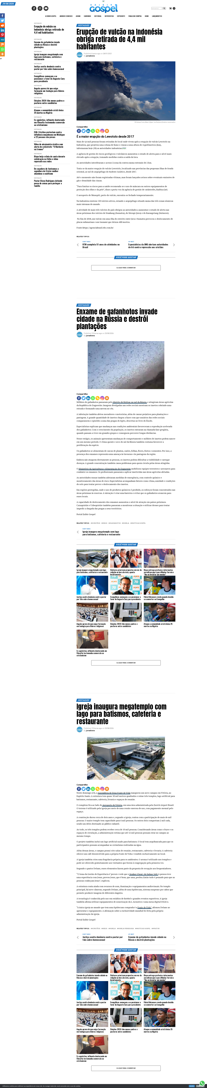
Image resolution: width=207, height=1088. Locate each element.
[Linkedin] (88, 131)
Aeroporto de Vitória (112, 771)
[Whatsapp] (93, 131)
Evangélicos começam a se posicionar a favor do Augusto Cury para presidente (49, 78)
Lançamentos (157, 16)
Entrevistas (109, 16)
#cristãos (96, 506)
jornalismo (90, 56)
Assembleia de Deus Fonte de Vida (114, 759)
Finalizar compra (134, 16)
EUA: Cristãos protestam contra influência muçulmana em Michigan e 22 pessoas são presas (49, 134)
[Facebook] (79, 131)
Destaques (38, 23)
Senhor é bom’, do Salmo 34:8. (143, 840)
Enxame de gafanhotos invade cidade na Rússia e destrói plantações (47, 44)
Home (147, 16)
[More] (107, 131)
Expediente (121, 16)
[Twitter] (83, 131)
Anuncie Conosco (66, 16)
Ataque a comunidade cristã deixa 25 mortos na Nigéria (48, 111)
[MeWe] (2, 39)
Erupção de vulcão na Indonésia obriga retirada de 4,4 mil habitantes (49, 29)
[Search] (164, 8)
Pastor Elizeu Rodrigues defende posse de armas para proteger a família (48, 183)
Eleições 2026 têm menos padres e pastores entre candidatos (49, 101)
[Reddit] (2, 25)
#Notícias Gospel (138, 506)
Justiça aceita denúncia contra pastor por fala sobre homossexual (49, 67)
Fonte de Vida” (144, 873)
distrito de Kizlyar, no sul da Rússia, (129, 385)
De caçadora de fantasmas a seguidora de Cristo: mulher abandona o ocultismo (46, 171)
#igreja (126, 506)
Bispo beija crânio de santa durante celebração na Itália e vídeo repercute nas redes (49, 159)
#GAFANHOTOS (115, 506)
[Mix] (2, 44)
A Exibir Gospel (50, 16)
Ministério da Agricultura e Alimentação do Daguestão (105, 452)
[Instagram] (102, 131)
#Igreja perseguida (126, 895)
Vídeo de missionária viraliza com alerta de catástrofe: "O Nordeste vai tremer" (48, 146)
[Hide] (1, 59)
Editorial (97, 16)
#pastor (155, 895)
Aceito (192, 1086)
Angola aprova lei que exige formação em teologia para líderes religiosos (49, 91)
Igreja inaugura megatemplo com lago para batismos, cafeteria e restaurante (48, 57)
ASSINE (78, 16)
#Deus (104, 506)
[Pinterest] (2, 34)
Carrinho (87, 16)
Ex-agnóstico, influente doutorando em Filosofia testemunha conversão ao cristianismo (49, 122)
